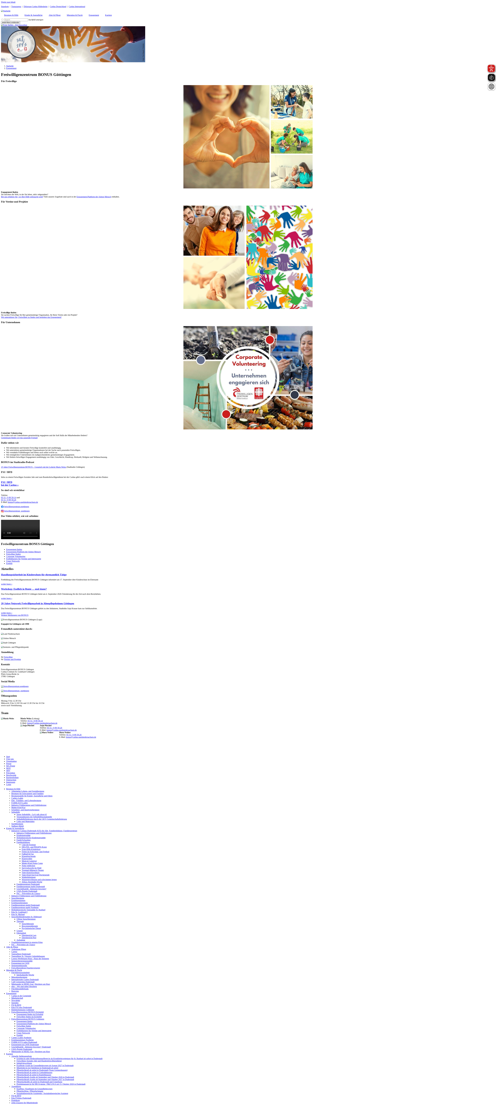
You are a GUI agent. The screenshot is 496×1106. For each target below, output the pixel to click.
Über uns (10, 759)
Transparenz (16, 6)
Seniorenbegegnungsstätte (22, 961)
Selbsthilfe (15, 812)
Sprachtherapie (28, 924)
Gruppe (20, 931)
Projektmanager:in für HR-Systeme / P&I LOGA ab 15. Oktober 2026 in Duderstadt (51, 1084)
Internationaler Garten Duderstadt (25, 979)
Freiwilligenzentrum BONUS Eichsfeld (27, 1012)
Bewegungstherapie (30, 926)
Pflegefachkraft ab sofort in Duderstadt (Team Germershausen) (42, 1070)
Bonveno (15, 991)
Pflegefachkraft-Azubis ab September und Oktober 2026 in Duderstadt (45, 1077)
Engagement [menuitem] (94, 15)
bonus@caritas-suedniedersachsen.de (23, 502)
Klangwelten (27, 859)
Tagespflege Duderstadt (21, 954)
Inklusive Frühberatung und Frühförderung (28, 805)
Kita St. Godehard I (19, 912)
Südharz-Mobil (17, 826)
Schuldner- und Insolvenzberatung (25, 810)
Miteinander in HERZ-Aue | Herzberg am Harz (30, 984)
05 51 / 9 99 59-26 (8, 500)
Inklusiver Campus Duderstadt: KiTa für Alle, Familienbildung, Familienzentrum (44, 831)
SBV (8, 770)
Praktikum (15, 1100)
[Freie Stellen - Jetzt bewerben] (14, 25)
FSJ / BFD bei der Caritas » (10, 483)
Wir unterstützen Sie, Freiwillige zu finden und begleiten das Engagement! (31, 317)
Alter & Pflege (12, 947)
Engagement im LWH (20, 963)
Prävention (10, 773)
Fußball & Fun (28, 854)
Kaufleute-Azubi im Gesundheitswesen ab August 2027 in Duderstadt (45, 1065)
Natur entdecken (28, 865)
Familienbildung (23, 842)
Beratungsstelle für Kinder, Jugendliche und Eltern (31, 796)
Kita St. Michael (18, 914)
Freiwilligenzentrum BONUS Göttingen (27, 1019)
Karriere (9, 1054)
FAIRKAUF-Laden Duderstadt (24, 1042)
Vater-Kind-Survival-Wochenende (35, 875)
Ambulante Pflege (18, 949)
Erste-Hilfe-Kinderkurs (31, 849)
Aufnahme (21, 940)
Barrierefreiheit (12, 777)
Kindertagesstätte (23, 835)
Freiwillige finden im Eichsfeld (29, 1017)
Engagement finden (14, 549)
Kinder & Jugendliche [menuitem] (33, 15)
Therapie (20, 921)
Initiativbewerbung (24, 1063)
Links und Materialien (25, 821)
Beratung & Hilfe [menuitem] (11, 15)
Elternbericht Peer (29, 938)
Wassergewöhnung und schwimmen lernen (39, 879)
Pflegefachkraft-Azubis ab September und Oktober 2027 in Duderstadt (45, 1079)
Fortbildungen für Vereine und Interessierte (23, 559)
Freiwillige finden (13, 554)
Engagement (11, 68)
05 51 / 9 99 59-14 (8, 497)
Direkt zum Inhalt (8, 2)
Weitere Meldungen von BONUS (14, 615)
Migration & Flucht (14, 970)
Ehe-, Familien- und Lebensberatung (26, 800)
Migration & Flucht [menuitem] (75, 15)
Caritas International (77, 6)
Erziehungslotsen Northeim (22, 1040)
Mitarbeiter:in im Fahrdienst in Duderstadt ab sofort (37, 1068)
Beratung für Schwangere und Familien (27, 793)
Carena (14, 952)
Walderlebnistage (29, 877)
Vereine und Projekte (12, 659)
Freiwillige (8, 657)
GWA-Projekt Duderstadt (27, 891)
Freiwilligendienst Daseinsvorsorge (25, 968)
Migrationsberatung (19, 977)
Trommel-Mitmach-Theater (33, 870)
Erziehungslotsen (18, 900)
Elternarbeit (21, 933)
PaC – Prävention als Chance (28, 893)
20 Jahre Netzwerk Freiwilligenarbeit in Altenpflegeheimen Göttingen (37, 603)
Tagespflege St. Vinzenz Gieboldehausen (28, 956)
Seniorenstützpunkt (19, 965)
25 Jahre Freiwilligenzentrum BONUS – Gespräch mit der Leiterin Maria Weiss (33, 467)
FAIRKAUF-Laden (19, 803)
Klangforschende (29, 856)
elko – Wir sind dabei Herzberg (24, 986)
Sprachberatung (17, 898)
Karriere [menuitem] (108, 15)
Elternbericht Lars (29, 935)
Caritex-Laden (17, 798)
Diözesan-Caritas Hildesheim (35, 6)
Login (8, 784)
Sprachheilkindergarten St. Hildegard (26, 917)
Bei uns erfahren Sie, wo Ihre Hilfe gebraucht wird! (22, 197)
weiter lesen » (6, 584)
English (9, 563)
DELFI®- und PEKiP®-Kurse (34, 847)
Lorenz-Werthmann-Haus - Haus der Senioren (30, 958)
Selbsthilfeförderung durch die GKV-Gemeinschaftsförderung (42, 819)
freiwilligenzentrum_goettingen (17, 511)
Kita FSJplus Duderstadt (21, 1098)
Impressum (10, 782)
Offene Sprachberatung (26, 919)
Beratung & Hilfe (13, 789)
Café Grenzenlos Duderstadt (22, 982)
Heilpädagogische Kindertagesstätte (31, 838)
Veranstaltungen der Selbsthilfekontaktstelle (34, 817)
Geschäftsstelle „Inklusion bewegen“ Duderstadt (31, 1047)
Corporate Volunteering (15, 556)
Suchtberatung (17, 824)
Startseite (10, 66)
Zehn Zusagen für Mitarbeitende (24, 1103)
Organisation (11, 761)
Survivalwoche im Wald (31, 868)
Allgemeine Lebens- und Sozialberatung (27, 791)
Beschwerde (11, 775)
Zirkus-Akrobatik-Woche (32, 882)
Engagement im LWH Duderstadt (25, 1044)
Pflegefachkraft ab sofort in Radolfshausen (34, 1075)
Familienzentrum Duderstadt (28, 884)
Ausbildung (16, 1086)
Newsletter (15, 1000)
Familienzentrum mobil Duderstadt (31, 886)
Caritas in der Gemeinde (21, 996)
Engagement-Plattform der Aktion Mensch (94, 197)
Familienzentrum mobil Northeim (24, 907)
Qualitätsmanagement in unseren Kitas (27, 942)
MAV (8, 768)
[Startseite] (5, 11)
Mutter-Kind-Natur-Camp (32, 863)
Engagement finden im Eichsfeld (30, 1014)
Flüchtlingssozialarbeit (20, 972)
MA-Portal (10, 766)
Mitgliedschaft (17, 998)
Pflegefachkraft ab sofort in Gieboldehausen (34, 1072)
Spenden (14, 1003)
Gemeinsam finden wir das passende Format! (19, 438)
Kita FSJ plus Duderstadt (21, 1007)
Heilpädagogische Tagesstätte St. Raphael (28, 910)
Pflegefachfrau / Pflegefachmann (30, 1091)
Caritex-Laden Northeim (21, 1038)
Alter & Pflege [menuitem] (55, 15)
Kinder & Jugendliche (15, 828)
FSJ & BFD (16, 1005)
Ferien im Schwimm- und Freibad (35, 852)
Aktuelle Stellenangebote (21, 1056)
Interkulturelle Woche (25, 975)
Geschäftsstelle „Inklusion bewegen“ (32, 889)
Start (8, 756)
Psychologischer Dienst (31, 928)
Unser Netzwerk (13, 561)
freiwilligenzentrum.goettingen (16, 506)
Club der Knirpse (29, 845)
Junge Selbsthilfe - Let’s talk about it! (32, 814)
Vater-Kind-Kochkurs (30, 872)
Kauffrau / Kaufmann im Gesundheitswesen (34, 1089)
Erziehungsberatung (19, 903)
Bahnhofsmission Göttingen (22, 1010)
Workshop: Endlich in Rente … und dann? (24, 589)
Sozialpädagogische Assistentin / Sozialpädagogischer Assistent (42, 1093)
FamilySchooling (23, 840)
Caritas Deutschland (58, 6)
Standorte (5, 6)
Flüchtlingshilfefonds (20, 989)
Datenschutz (11, 780)
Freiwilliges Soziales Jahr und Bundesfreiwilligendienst (39, 1061)
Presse (8, 763)
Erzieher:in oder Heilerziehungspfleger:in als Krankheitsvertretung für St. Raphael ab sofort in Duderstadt (59, 1058)
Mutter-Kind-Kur (18, 807)
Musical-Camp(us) (29, 861)
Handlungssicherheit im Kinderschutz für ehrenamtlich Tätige (34, 574)
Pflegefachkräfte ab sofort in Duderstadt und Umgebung (39, 1082)
